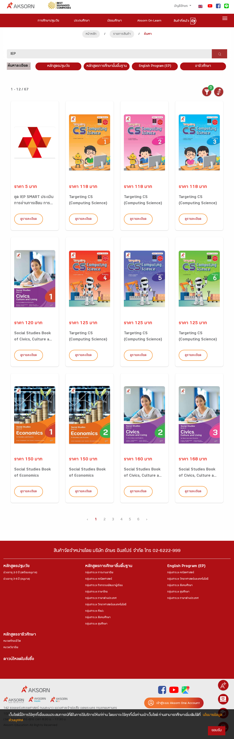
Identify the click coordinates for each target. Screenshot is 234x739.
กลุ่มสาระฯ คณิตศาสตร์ (98, 579)
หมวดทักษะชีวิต (12, 641)
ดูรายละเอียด (28, 219)
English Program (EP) (155, 66)
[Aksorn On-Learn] (223, 699)
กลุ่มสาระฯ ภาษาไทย (96, 592)
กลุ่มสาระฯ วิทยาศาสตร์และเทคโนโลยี (105, 605)
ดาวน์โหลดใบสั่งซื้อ (18, 659)
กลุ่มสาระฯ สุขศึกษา (96, 624)
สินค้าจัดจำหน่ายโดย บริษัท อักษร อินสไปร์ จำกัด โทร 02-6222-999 (117, 551)
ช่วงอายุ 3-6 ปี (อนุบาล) (16, 579)
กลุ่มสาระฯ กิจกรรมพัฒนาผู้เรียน (104, 585)
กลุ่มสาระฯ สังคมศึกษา (98, 618)
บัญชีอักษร (181, 6)
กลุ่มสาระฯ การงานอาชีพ (99, 573)
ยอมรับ (217, 730)
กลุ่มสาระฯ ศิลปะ (94, 611)
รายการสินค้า (122, 34)
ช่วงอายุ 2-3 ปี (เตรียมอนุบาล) (20, 573)
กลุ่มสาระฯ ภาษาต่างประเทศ (101, 598)
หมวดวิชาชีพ (10, 648)
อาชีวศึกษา (203, 66)
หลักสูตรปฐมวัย (16, 566)
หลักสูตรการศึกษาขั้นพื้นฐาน (107, 66)
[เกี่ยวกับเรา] (223, 685)
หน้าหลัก (91, 34)
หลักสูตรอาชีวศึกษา (19, 635)
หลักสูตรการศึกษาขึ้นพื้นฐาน (108, 566)
